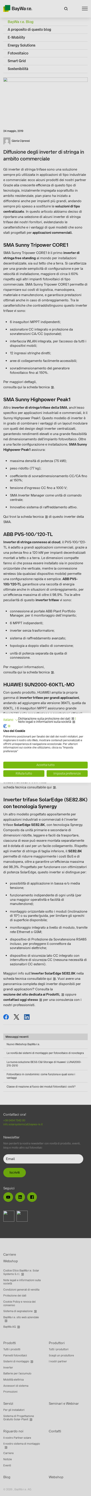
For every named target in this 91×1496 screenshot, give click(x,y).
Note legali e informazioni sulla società (44, 722)
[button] (10, 720)
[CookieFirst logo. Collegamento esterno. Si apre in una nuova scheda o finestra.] (6, 726)
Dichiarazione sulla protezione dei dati (44, 718)
